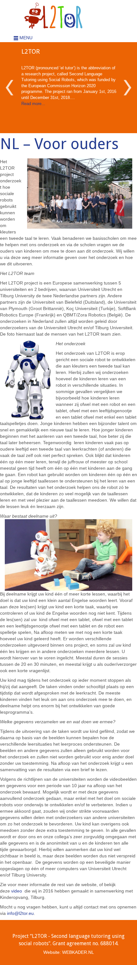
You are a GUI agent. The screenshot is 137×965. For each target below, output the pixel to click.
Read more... (33, 103)
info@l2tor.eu (20, 913)
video (17, 890)
